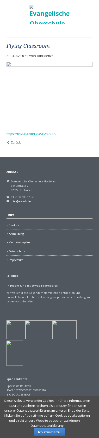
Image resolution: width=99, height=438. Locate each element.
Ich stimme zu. (49, 432)
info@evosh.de (21, 201)
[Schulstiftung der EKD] (15, 338)
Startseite (15, 225)
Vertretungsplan (19, 242)
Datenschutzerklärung (47, 425)
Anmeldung (16, 233)
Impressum (16, 260)
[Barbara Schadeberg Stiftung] (38, 338)
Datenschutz (17, 251)
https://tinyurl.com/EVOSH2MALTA (31, 134)
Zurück (16, 142)
